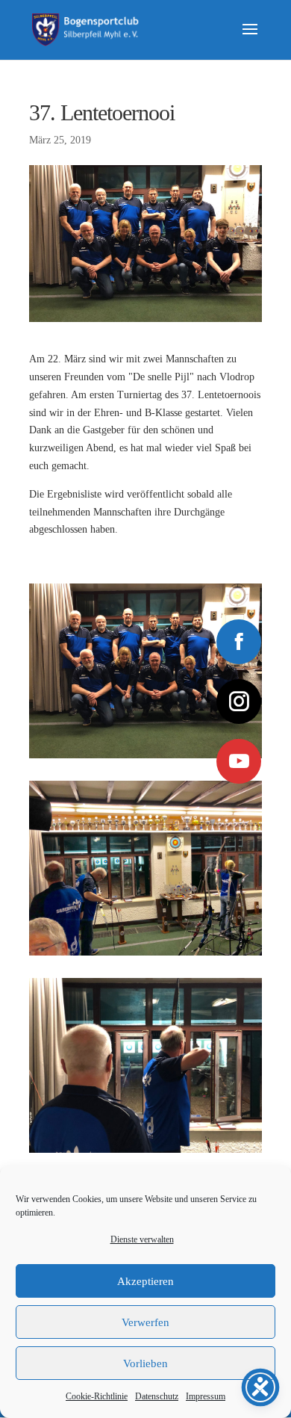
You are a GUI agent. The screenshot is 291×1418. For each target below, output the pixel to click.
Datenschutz (156, 1396)
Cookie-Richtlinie (97, 1396)
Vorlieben (145, 1363)
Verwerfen (145, 1322)
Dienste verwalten (142, 1239)
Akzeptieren (145, 1281)
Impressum (205, 1396)
